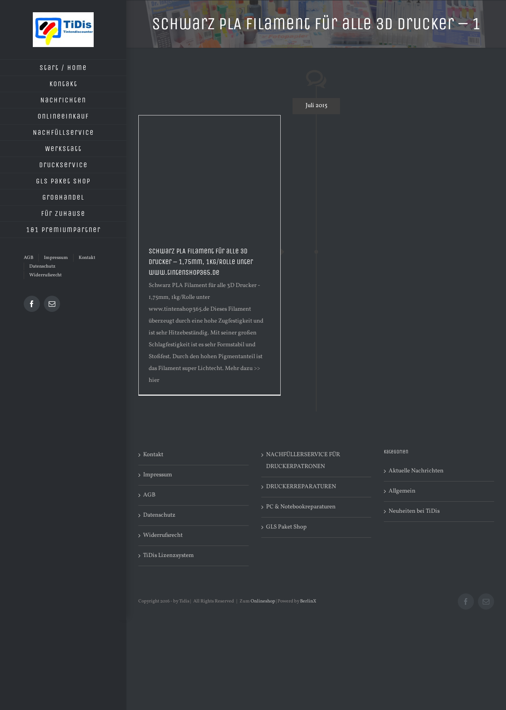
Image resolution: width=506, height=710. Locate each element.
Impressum (157, 475)
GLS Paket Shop (286, 527)
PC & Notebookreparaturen (301, 507)
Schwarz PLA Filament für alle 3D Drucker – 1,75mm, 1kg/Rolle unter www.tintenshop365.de (201, 262)
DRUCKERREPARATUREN (301, 487)
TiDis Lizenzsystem (168, 555)
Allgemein (402, 491)
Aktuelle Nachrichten (416, 471)
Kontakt (153, 455)
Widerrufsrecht (163, 535)
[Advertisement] (209, 174)
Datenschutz (159, 515)
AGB (149, 495)
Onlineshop (263, 601)
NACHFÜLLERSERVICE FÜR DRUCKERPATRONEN (303, 461)
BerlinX (308, 601)
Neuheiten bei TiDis (414, 511)
